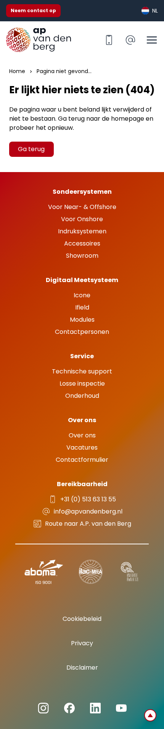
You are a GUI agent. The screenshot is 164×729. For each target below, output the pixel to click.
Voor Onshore (82, 219)
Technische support (82, 371)
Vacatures (82, 447)
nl (155, 10)
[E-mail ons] (130, 40)
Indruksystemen (82, 231)
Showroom (82, 255)
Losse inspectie (82, 383)
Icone (82, 295)
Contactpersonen (82, 331)
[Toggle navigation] (152, 40)
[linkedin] (43, 708)
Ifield (82, 307)
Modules (82, 319)
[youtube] (121, 708)
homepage (127, 118)
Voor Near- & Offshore (82, 207)
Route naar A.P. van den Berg (88, 523)
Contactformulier (82, 459)
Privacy (82, 643)
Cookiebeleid (82, 618)
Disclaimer (82, 667)
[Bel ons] (109, 40)
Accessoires (82, 243)
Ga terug (31, 149)
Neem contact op (33, 10)
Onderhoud (82, 395)
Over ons (82, 435)
